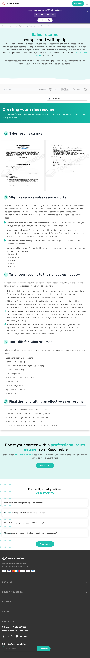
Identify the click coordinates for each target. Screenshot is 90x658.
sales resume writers (24, 455)
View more (45, 544)
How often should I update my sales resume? (23, 503)
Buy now (78, 4)
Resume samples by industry (17, 26)
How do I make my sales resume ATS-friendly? (24, 523)
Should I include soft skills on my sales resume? (24, 513)
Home (3, 26)
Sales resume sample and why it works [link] (41, 26)
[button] (45, 15)
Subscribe (44, 649)
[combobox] (67, 99)
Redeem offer (45, 20)
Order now (45, 465)
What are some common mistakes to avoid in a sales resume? (30, 533)
